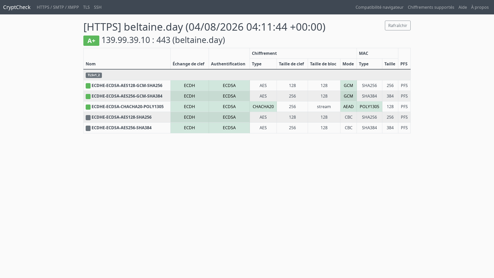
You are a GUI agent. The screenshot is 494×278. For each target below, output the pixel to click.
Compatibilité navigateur (380, 7)
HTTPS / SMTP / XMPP (58, 7)
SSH (98, 7)
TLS (86, 7)
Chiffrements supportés (431, 7)
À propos (480, 7)
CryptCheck (17, 7)
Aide (462, 7)
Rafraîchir (397, 25)
